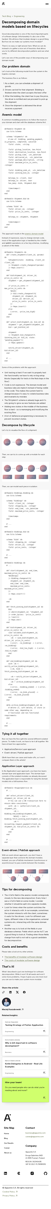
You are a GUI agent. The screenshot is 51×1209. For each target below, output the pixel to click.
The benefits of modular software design (23, 957)
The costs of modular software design (22, 960)
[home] (9, 4)
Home (6, 1134)
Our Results (8, 1143)
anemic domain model (34, 234)
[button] (47, 4)
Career (7, 1148)
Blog (6, 1138)
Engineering (19, 16)
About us (8, 1153)
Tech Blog (6, 16)
